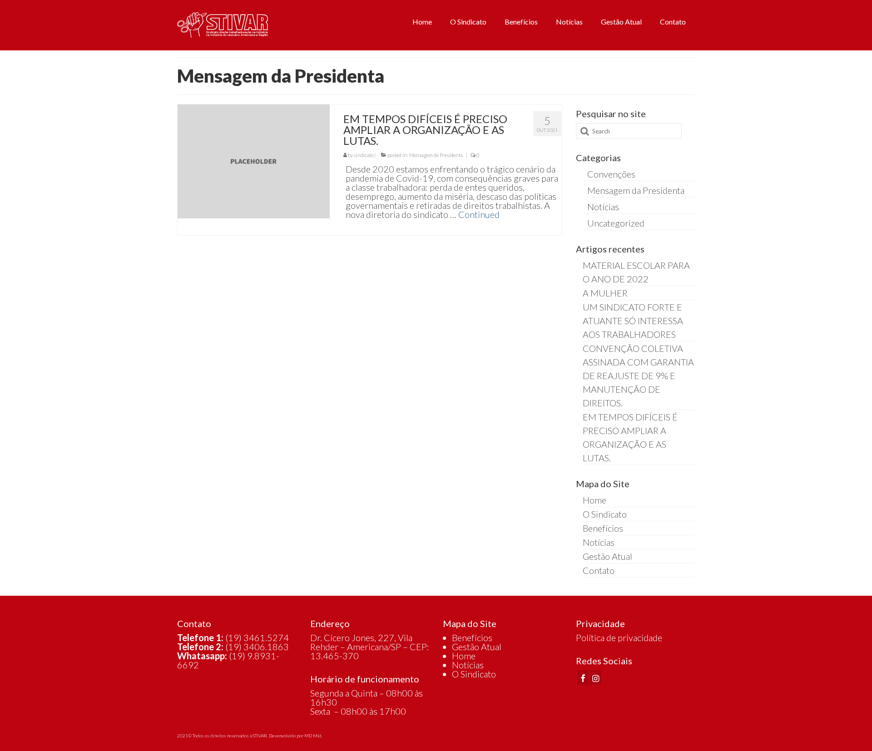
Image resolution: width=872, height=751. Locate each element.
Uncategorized (615, 222)
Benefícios (472, 637)
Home (464, 655)
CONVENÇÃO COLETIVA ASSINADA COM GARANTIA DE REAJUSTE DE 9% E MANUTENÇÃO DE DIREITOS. (638, 375)
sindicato (363, 155)
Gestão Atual (476, 646)
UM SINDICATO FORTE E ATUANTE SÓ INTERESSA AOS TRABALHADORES (633, 320)
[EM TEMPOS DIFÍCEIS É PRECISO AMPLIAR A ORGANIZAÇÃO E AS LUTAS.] (254, 160)
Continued (479, 214)
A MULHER (605, 292)
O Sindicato (474, 673)
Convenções (611, 173)
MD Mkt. (313, 735)
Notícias (603, 206)
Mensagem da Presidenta (436, 155)
